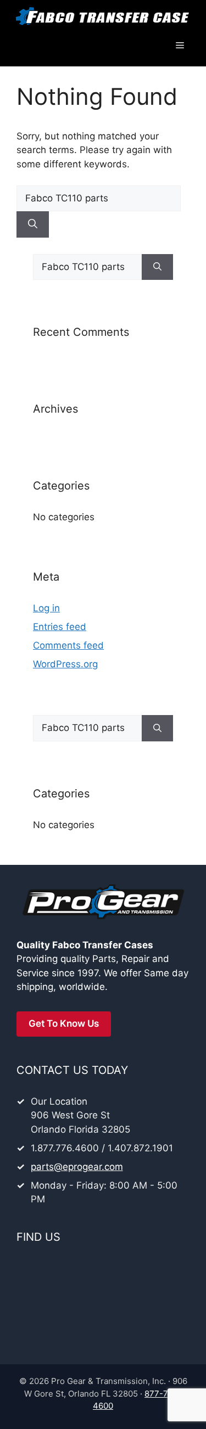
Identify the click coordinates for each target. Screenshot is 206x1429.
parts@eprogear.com (77, 1166)
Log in (46, 608)
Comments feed (68, 645)
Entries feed (59, 626)
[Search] (32, 224)
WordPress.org (65, 664)
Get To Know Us (64, 1023)
